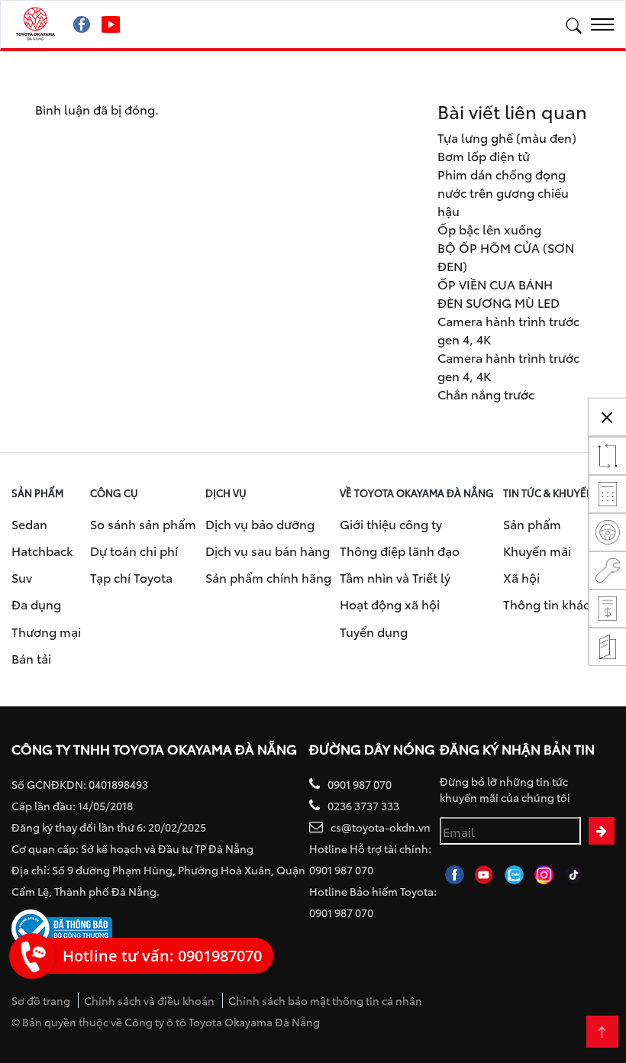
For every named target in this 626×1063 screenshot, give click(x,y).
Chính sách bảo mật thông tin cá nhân (325, 1000)
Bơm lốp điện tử (483, 155)
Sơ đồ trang (40, 1000)
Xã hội (521, 577)
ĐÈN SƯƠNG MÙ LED (498, 302)
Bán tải (31, 658)
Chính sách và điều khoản (149, 1000)
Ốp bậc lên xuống (489, 228)
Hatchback (42, 550)
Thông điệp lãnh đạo (400, 550)
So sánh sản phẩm (143, 523)
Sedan (29, 523)
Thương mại (46, 631)
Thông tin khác (546, 603)
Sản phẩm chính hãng (268, 577)
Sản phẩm (532, 523)
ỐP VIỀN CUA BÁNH (495, 283)
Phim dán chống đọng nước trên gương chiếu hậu (503, 192)
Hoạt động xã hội (390, 603)
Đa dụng (36, 603)
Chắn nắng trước (485, 393)
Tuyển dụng (374, 631)
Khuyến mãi (537, 550)
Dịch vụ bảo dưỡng (260, 523)
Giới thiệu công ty (391, 523)
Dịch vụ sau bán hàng (267, 550)
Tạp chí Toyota (131, 577)
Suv (21, 577)
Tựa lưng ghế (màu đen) (506, 137)
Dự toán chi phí (134, 550)
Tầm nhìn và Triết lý (395, 577)
